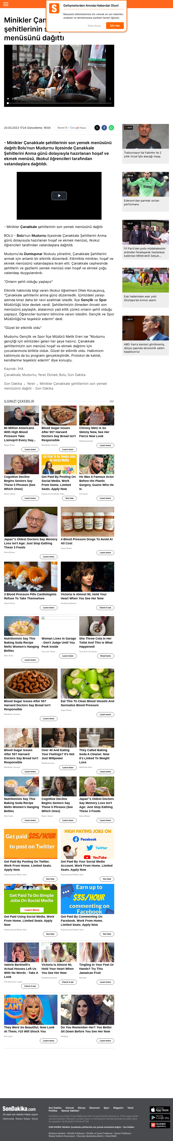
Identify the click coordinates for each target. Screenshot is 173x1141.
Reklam (19, 1118)
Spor (103, 300)
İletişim (27, 1118)
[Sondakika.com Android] (160, 1117)
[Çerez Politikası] (122, 1133)
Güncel (70, 1107)
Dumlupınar (33, 254)
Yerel (130, 1107)
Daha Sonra (94, 25)
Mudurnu (39, 236)
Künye (35, 1118)
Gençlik (87, 300)
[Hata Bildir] (111, 1136)
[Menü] (5, 4)
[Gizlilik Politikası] (75, 1133)
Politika (53, 1110)
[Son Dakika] (20, 1108)
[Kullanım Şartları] (57, 1133)
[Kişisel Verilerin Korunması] (62, 1136)
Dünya (81, 1107)
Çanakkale (28, 227)
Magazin (118, 1107)
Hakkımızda (8, 1118)
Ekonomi (94, 1107)
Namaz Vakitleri (70, 1110)
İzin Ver (115, 25)
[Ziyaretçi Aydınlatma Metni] (90, 1136)
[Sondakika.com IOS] (160, 1109)
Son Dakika (55, 1107)
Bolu (20, 236)
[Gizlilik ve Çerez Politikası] (99, 1133)
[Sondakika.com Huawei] (160, 1125)
